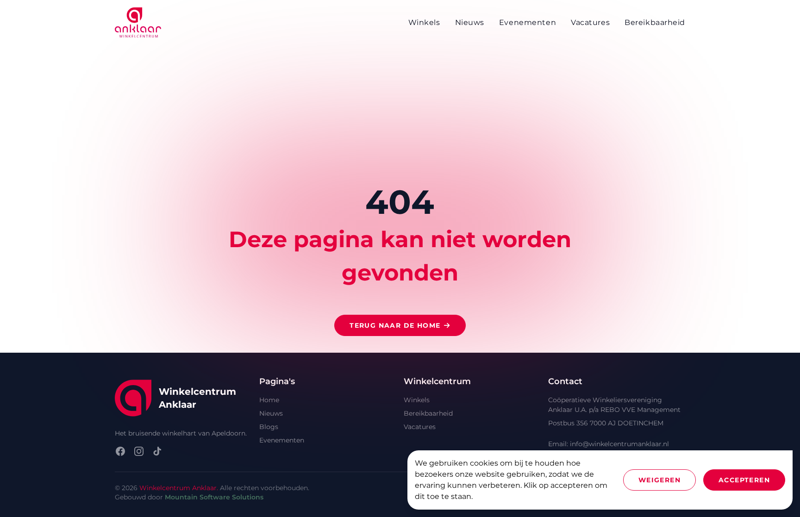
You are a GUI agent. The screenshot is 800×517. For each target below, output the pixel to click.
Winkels (417, 400)
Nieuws (271, 413)
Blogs (268, 427)
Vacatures (420, 427)
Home (269, 400)
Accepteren (744, 480)
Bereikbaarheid (428, 413)
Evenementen (281, 440)
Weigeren (659, 480)
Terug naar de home (395, 325)
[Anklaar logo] (138, 22)
